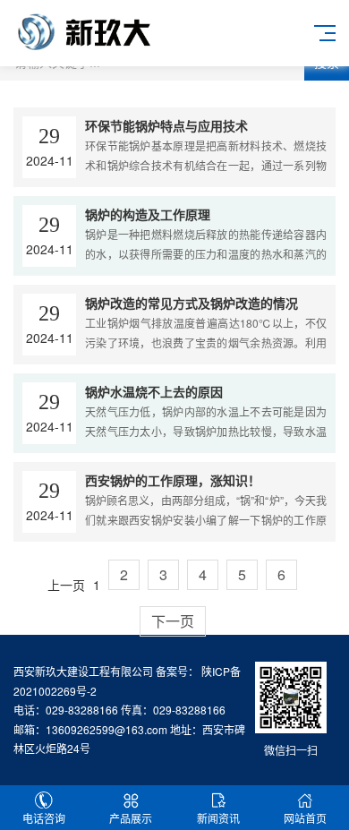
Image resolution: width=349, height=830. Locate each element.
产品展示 (130, 818)
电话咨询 (43, 818)
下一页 (172, 621)
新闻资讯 (218, 818)
